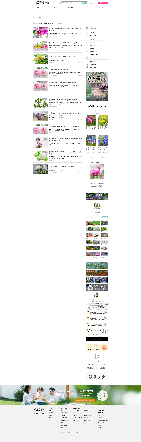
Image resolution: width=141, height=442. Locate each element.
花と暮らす (44, 29)
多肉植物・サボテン (94, 54)
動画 (50, 417)
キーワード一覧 (100, 415)
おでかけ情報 (76, 410)
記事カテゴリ (40, 7)
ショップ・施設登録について (102, 420)
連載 (85, 7)
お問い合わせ (100, 424)
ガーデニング (92, 42)
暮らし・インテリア (76, 412)
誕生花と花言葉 (43, 68)
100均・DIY (87, 412)
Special (100, 7)
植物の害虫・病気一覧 (77, 417)
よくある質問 (100, 417)
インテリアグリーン (88, 413)
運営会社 (99, 427)
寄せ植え (92, 58)
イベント (50, 415)
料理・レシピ (92, 61)
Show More (96, 156)
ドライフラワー (76, 415)
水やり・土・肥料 (88, 420)
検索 (85, 2)
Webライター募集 (100, 422)
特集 (45, 139)
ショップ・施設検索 (52, 413)
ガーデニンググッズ (77, 413)
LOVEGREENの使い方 (101, 412)
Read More (96, 190)
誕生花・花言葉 (93, 36)
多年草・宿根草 (93, 64)
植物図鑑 (70, 7)
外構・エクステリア (94, 67)
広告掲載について (101, 419)
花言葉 (55, 7)
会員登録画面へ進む (97, 339)
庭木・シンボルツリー (94, 45)
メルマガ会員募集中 (101, 413)
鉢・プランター (87, 419)
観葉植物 (92, 51)
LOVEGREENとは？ (101, 410)
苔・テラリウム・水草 (88, 410)
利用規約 (99, 425)
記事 (50, 410)
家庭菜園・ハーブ (93, 39)
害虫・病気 (92, 48)
